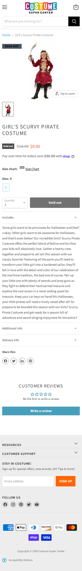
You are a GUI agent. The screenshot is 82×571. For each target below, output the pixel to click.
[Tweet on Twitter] (13, 361)
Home (6, 35)
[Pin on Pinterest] (30, 361)
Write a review (41, 411)
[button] (4, 560)
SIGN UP (65, 481)
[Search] (74, 21)
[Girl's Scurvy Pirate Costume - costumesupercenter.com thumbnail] (7, 109)
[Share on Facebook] (5, 361)
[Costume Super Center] (41, 8)
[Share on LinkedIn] (22, 361)
